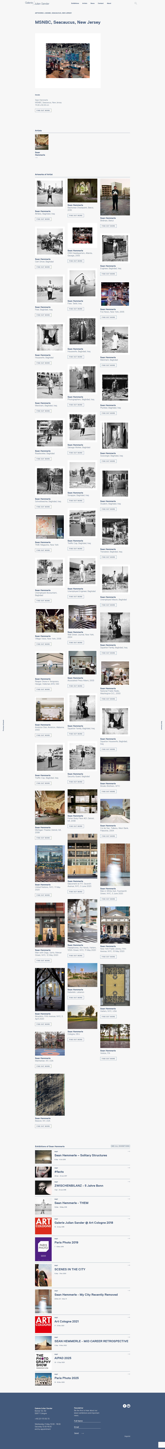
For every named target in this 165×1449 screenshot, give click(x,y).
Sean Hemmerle (41, 100)
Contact (101, 3)
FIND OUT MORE (43, 110)
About (109, 3)
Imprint (127, 1436)
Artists (84, 3)
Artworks (39, 13)
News (93, 3)
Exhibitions (75, 3)
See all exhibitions (120, 1146)
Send (76, 1433)
